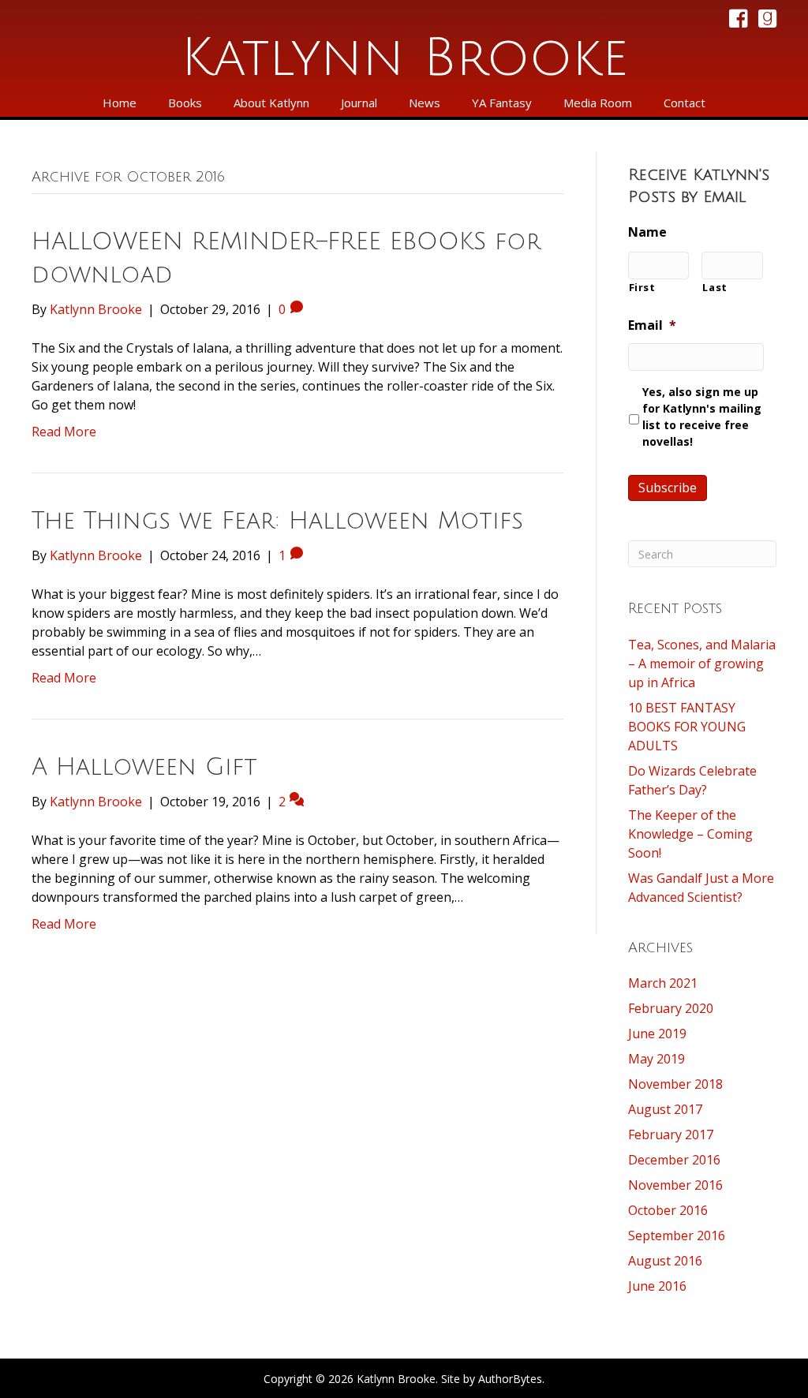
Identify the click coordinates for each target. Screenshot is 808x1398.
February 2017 (670, 1134)
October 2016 (668, 1210)
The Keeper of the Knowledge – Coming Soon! (690, 834)
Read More (64, 431)
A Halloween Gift (144, 767)
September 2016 (676, 1235)
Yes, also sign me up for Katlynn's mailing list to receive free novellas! (701, 416)
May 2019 (656, 1058)
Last (715, 287)
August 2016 (665, 1260)
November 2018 (675, 1084)
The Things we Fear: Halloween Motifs (277, 521)
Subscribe (667, 487)
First (642, 287)
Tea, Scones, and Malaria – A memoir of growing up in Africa (702, 663)
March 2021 (663, 983)
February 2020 (670, 1008)
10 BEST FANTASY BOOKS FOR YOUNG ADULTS (687, 726)
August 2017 (665, 1109)
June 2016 (657, 1286)
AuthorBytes (510, 1378)
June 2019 (657, 1033)
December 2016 (674, 1159)
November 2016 (675, 1185)
